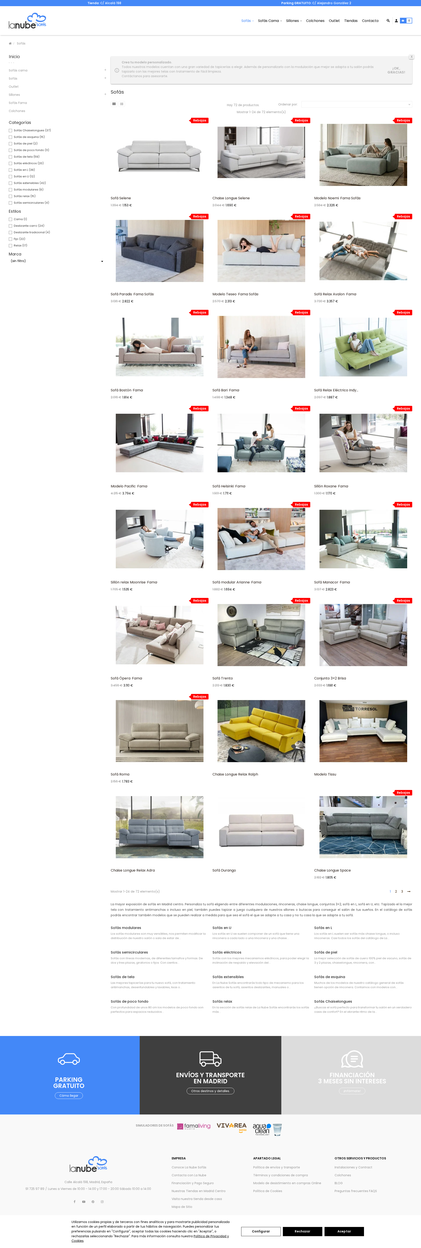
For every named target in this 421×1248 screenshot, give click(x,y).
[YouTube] (84, 1202)
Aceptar (344, 1231)
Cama (20, 219)
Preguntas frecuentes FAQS (356, 1191)
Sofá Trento (222, 678)
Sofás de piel (25, 143)
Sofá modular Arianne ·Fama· (237, 582)
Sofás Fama (18, 103)
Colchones (17, 111)
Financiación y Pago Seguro (193, 1183)
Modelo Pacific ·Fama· (129, 486)
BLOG (339, 1183)
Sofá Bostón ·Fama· (127, 390)
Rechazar (302, 1231)
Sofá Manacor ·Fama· (332, 582)
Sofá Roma (120, 774)
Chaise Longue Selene (231, 198)
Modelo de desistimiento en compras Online (287, 1183)
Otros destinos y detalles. (210, 1091)
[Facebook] (74, 1202)
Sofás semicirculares (31, 203)
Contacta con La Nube (189, 1175)
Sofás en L (24, 170)
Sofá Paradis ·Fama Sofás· (132, 294)
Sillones (14, 95)
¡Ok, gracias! (396, 70)
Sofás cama (18, 70)
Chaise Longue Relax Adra (133, 870)
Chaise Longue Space (332, 870)
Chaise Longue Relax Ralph (235, 774)
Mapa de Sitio (182, 1207)
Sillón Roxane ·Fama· (331, 486)
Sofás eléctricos (29, 163)
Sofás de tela (26, 157)
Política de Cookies (267, 1191)
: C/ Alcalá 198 (104, 3)
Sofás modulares (28, 189)
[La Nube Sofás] (27, 20)
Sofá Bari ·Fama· (226, 390)
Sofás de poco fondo (31, 150)
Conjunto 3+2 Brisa (330, 678)
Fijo (19, 239)
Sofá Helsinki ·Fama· (229, 486)
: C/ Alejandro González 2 (316, 3)
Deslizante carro (29, 226)
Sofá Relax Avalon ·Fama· (335, 294)
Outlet (14, 86)
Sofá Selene (121, 198)
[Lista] (121, 104)
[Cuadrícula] (114, 104)
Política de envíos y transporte (276, 1167)
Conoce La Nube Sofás (189, 1167)
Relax (20, 245)
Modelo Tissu (325, 774)
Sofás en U (24, 176)
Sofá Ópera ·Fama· (127, 678)
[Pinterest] (93, 1202)
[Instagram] (102, 1202)
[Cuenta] (396, 20)
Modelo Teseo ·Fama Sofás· (235, 294)
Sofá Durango (224, 870)
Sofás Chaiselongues (32, 130)
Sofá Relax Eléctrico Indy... (336, 390)
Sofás (13, 78)
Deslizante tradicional (32, 232)
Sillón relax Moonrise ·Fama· (134, 582)
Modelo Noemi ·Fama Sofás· (337, 198)
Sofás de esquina (29, 137)
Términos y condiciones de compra (280, 1175)
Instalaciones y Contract (353, 1167)
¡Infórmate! (352, 1091)
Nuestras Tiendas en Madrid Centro (199, 1191)
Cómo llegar (68, 1095)
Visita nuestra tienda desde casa (197, 1199)
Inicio (14, 56)
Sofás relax (25, 196)
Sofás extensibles (30, 183)
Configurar (261, 1231)
